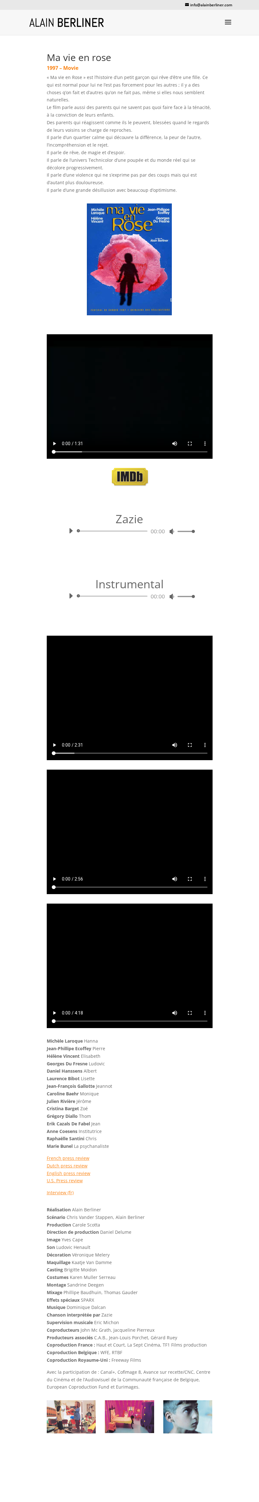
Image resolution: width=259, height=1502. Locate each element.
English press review (68, 1173)
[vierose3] (129, 1433)
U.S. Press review (65, 1181)
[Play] (71, 531)
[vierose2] (188, 1433)
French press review (68, 1158)
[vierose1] (71, 1433)
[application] (130, 531)
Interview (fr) (60, 1193)
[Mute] (172, 531)
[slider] (184, 531)
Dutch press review (67, 1166)
